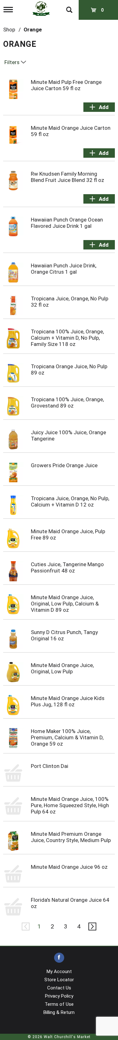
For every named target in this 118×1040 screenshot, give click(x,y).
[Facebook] (59, 958)
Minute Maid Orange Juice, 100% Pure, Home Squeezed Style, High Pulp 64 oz (70, 805)
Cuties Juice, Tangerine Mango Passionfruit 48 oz (67, 567)
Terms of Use (59, 1004)
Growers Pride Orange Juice (64, 465)
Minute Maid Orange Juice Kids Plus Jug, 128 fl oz (67, 701)
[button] (99, 107)
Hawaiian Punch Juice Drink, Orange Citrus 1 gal (63, 268)
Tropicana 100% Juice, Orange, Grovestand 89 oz (67, 402)
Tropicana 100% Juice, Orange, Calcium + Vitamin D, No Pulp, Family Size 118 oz (67, 337)
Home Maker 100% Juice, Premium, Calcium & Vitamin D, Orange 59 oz (67, 737)
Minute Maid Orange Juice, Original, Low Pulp (62, 668)
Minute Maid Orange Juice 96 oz (69, 867)
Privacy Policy (59, 996)
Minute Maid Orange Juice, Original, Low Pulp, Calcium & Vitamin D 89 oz (65, 603)
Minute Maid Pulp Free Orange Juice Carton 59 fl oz (66, 85)
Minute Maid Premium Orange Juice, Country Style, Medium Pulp (71, 837)
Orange (33, 29)
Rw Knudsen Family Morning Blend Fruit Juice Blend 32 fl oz (67, 177)
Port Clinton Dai (49, 766)
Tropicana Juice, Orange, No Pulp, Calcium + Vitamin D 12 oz (70, 501)
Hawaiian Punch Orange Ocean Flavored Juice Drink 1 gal (67, 222)
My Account (59, 971)
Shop (9, 29)
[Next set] (92, 926)
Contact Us (59, 988)
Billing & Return (59, 1012)
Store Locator (59, 980)
